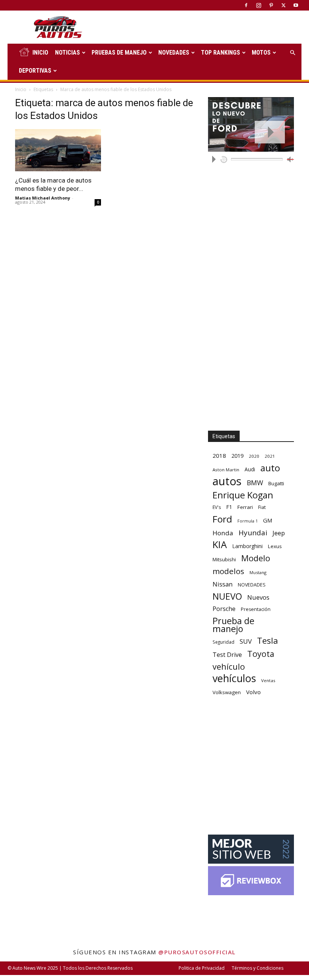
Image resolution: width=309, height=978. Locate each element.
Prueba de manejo (233, 625)
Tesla (267, 640)
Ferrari (245, 507)
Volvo (253, 692)
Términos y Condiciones (257, 968)
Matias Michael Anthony (42, 198)
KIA (220, 544)
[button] (292, 52)
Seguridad (223, 642)
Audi (250, 469)
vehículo (229, 666)
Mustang (257, 572)
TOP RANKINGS (220, 52)
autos (227, 481)
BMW (255, 483)
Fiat (262, 507)
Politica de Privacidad (202, 968)
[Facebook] (246, 5)
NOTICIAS (67, 52)
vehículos (234, 678)
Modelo (255, 558)
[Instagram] (258, 5)
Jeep (278, 533)
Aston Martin (226, 469)
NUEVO (227, 596)
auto (270, 468)
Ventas (268, 680)
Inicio (20, 89)
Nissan (223, 584)
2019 (237, 455)
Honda (223, 533)
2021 (270, 456)
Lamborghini (247, 546)
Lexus (275, 546)
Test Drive (227, 655)
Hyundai (253, 533)
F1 (229, 506)
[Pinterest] (271, 5)
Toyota (260, 654)
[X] (283, 5)
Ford (222, 519)
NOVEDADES (173, 52)
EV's (217, 507)
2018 (219, 455)
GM (267, 520)
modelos (228, 571)
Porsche (224, 609)
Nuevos (258, 597)
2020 (254, 456)
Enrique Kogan (243, 495)
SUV (246, 641)
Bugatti (276, 483)
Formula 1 (247, 521)
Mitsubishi (224, 559)
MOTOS (261, 52)
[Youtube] (295, 5)
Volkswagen (227, 692)
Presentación (256, 609)
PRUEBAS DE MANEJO (119, 52)
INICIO (40, 52)
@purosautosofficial (197, 952)
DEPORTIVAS (35, 70)
